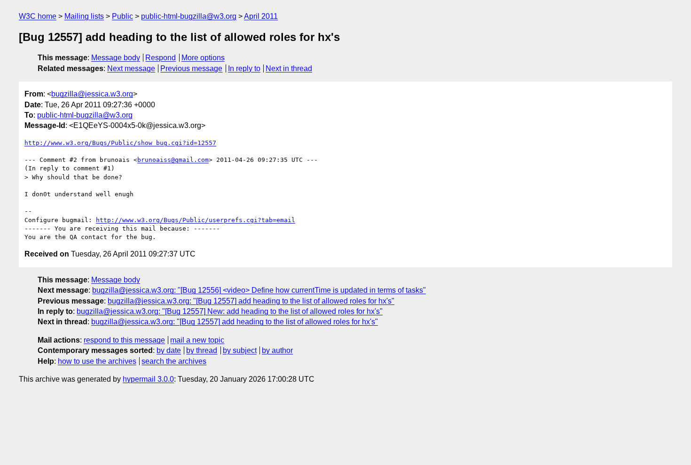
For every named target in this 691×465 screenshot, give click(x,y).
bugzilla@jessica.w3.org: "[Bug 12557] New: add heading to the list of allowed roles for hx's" (230, 311)
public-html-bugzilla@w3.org (188, 16)
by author (277, 350)
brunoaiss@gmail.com (173, 159)
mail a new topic (197, 340)
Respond (160, 58)
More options (203, 58)
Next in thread (289, 68)
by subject (240, 350)
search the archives (173, 361)
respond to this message (124, 340)
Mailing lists (84, 16)
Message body (115, 58)
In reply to (244, 68)
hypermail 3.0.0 (148, 379)
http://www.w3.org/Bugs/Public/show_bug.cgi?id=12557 (120, 142)
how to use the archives (97, 361)
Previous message (191, 68)
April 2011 (261, 16)
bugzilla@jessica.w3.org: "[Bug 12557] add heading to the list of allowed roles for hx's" (251, 301)
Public (122, 16)
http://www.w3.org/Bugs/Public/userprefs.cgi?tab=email (195, 220)
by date (169, 350)
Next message (131, 68)
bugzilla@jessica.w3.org (92, 94)
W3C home (37, 16)
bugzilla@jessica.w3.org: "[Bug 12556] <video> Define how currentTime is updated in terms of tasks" (259, 290)
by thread (201, 350)
